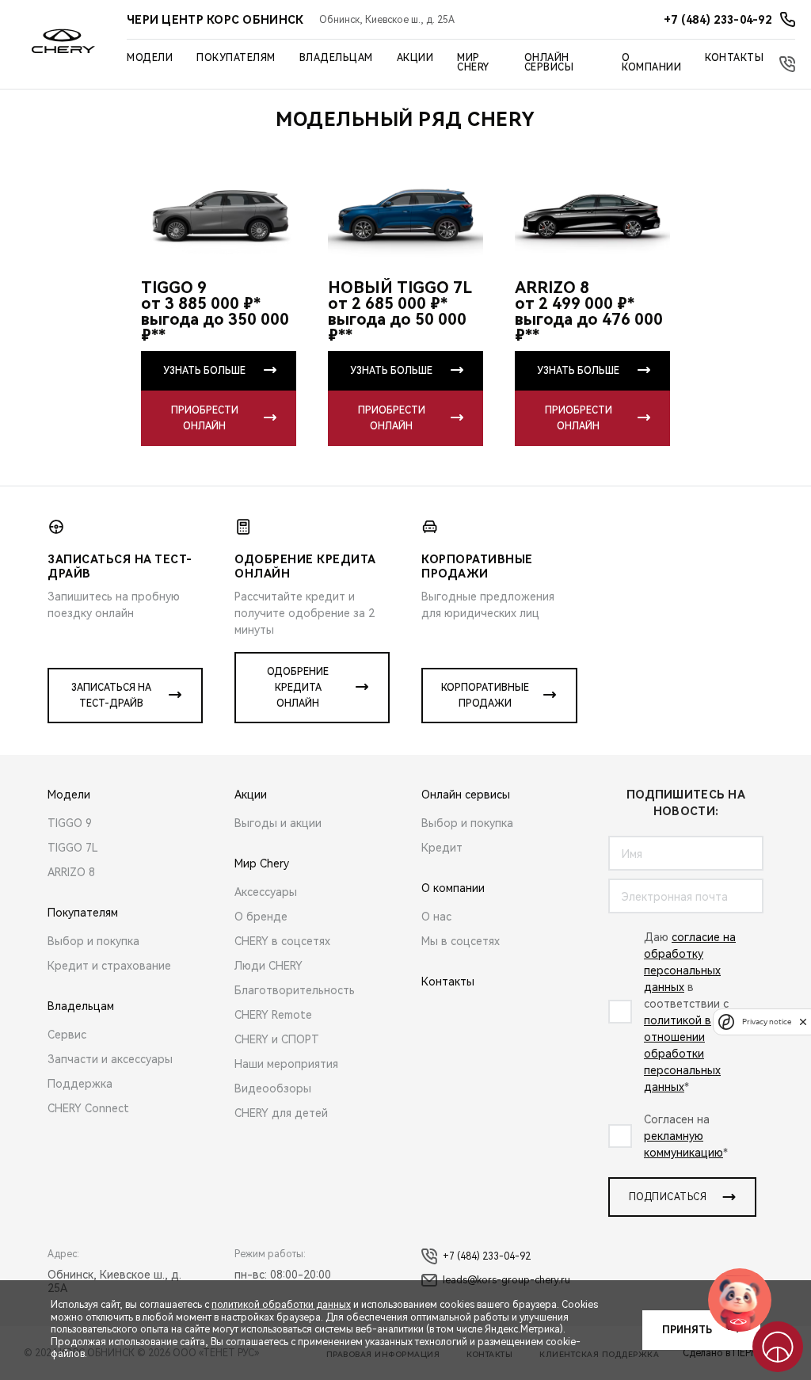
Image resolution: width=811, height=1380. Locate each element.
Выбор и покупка (93, 941)
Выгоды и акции (278, 823)
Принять (687, 1330)
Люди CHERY (268, 965)
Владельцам (336, 57)
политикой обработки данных (281, 1304)
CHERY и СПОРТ (276, 1039)
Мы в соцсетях (460, 941)
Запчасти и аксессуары (110, 1059)
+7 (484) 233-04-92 (487, 1256)
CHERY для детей (281, 1113)
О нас (436, 916)
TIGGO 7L (73, 847)
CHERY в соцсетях (282, 941)
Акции (415, 57)
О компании (651, 62)
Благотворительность (294, 990)
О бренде (260, 916)
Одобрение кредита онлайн (298, 687)
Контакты (734, 57)
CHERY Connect (88, 1108)
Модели (150, 57)
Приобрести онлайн (204, 418)
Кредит (442, 847)
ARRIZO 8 (71, 872)
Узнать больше (204, 370)
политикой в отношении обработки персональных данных (682, 1053)
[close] (803, 1021)
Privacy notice (766, 1021)
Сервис (67, 1034)
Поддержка (80, 1083)
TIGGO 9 (70, 823)
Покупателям (236, 57)
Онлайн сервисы (549, 62)
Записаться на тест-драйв (111, 695)
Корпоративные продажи (485, 695)
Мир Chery (473, 62)
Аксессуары (265, 892)
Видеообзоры (272, 1088)
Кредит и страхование (109, 965)
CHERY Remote (273, 1014)
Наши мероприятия (286, 1064)
